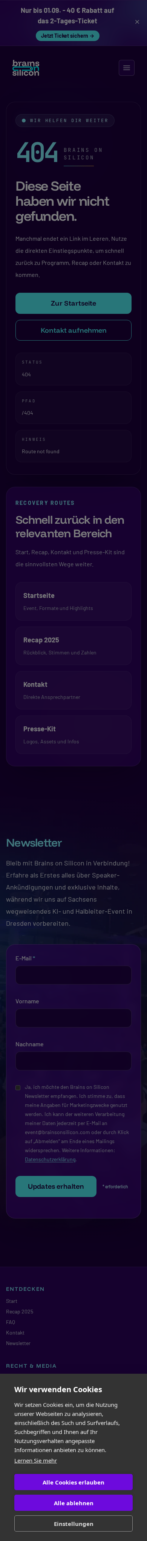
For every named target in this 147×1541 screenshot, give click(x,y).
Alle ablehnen (73, 1503)
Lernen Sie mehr (35, 1460)
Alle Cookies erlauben (73, 1482)
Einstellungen (73, 1523)
